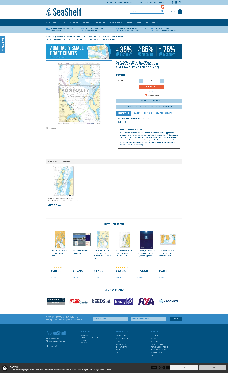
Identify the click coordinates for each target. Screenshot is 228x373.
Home (109, 3)
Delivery (136, 113)
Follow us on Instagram (180, 2)
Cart (171, 11)
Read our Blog (176, 2)
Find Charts (152, 23)
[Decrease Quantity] (141, 81)
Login (161, 3)
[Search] (162, 11)
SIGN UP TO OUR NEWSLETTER (64, 318)
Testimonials (156, 336)
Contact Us (152, 3)
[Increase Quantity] (162, 81)
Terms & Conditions (159, 347)
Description (123, 113)
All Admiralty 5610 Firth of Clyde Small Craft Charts (149, 107)
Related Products (164, 113)
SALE (118, 353)
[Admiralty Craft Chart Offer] (114, 51)
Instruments (121, 347)
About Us (155, 356)
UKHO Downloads (158, 350)
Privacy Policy (157, 344)
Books (118, 341)
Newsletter (156, 353)
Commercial (121, 344)
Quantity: (119, 81)
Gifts (118, 350)
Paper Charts (122, 336)
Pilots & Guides (122, 339)
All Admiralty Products (149, 101)
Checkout (180, 11)
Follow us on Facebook (172, 2)
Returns (148, 113)
